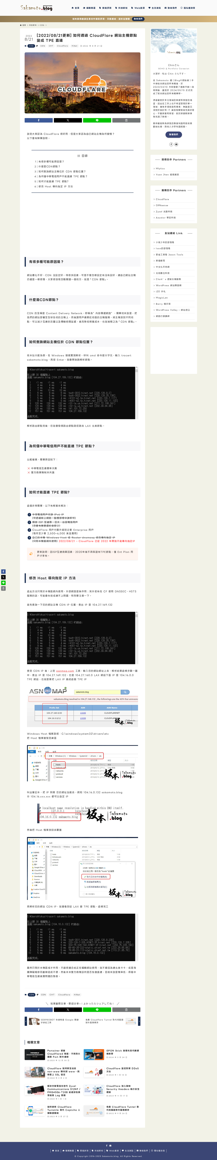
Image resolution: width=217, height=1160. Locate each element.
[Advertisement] (82, 223)
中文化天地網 (163, 267)
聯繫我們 (173, 134)
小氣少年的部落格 (165, 242)
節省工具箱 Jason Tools (169, 254)
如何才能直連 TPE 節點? (53, 181)
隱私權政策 (159, 1150)
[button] (39, 120)
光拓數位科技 (163, 273)
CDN (31, 46)
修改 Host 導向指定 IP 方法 (56, 186)
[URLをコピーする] (126, 120)
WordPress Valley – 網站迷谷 (173, 310)
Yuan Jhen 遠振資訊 (167, 174)
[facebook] (171, 144)
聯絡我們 (138, 18)
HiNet (75, 46)
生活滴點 (128, 1150)
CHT (51, 46)
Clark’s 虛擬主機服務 (168, 279)
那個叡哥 (160, 260)
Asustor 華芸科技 (166, 217)
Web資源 (113, 1150)
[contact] (176, 144)
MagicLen (162, 297)
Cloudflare (62, 46)
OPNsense (162, 205)
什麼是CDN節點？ (50, 166)
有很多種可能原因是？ (52, 161)
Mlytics (160, 168)
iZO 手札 (161, 291)
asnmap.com (65, 671)
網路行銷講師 (163, 316)
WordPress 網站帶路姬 (169, 285)
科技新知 (98, 1150)
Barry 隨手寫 (163, 304)
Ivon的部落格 (163, 248)
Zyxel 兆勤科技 (164, 211)
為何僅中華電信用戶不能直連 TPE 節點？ (63, 176)
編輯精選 (69, 1150)
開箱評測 (84, 1150)
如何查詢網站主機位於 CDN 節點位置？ (62, 171)
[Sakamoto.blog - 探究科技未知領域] (36, 7)
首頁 (56, 1150)
